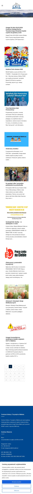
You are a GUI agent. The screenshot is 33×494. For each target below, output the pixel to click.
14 (23, 373)
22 (14, 380)
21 (10, 380)
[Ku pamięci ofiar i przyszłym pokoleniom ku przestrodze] (16, 174)
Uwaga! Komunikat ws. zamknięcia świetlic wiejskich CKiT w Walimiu (15, 339)
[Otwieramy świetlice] (16, 139)
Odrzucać (16, 490)
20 (6, 380)
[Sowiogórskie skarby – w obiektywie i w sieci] (16, 212)
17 (14, 376)
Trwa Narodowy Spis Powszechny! (12, 109)
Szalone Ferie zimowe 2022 (14, 69)
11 (10, 373)
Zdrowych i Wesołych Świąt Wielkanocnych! (14, 302)
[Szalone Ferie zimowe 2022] (16, 57)
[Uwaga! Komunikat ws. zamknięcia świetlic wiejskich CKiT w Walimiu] (16, 328)
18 (19, 376)
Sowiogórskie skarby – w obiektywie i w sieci (14, 222)
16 (10, 376)
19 (23, 376)
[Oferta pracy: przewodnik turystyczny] (16, 253)
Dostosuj (16, 486)
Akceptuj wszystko (16, 482)
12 (14, 373)
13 (19, 373)
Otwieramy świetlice (12, 149)
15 (6, 376)
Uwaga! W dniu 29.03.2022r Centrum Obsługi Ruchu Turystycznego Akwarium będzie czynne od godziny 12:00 (16, 30)
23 (19, 380)
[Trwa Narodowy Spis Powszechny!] (16, 98)
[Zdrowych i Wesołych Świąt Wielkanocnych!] (16, 291)
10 (6, 373)
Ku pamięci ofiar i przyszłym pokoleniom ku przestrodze (14, 184)
